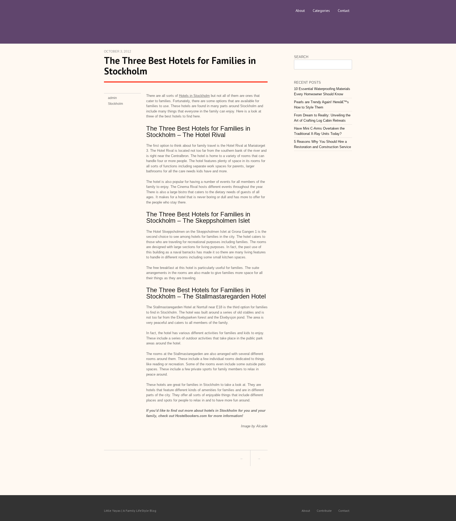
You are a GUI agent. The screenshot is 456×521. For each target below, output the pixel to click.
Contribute (324, 511)
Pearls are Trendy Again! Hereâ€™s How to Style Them (321, 104)
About (300, 10)
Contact (343, 10)
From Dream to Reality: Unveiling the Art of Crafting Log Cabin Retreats (322, 117)
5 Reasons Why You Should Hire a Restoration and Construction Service (322, 144)
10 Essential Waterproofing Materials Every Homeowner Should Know (322, 91)
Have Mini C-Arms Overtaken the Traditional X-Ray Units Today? (319, 131)
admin (112, 98)
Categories (321, 10)
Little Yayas (143, 17)
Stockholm (115, 104)
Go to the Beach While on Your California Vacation (165, 458)
